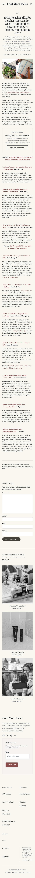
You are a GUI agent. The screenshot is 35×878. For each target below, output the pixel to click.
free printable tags (19, 331)
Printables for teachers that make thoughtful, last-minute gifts (17, 367)
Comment (5, 493)
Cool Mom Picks (17, 4)
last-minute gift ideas (15, 466)
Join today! (12, 765)
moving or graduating (10, 277)
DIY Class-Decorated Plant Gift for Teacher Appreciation (15, 190)
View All (6, 559)
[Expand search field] (31, 4)
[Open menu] (3, 4)
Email (4, 523)
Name (4, 516)
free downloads (14, 464)
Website (4, 531)
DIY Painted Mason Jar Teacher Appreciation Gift (14, 406)
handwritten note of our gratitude (18, 92)
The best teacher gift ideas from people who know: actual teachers (18, 158)
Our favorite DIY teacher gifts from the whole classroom (19, 247)
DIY (17, 13)
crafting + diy (6, 464)
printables (25, 466)
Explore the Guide (19, 148)
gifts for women (24, 464)
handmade (5, 466)
